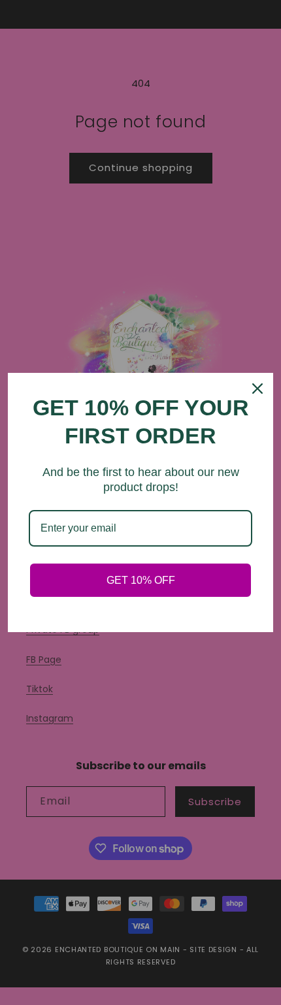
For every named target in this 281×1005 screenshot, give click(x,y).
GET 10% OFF (141, 580)
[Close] (257, 388)
